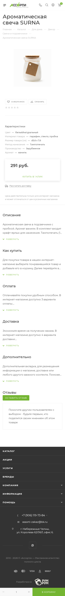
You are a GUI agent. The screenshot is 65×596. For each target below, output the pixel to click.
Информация (12, 493)
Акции (7, 459)
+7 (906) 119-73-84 (33, 515)
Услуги (8, 468)
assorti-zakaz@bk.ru (35, 521)
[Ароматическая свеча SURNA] (33, 68)
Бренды (8, 476)
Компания (10, 485)
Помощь (9, 502)
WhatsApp (32, 545)
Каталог (9, 451)
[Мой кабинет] (53, 5)
